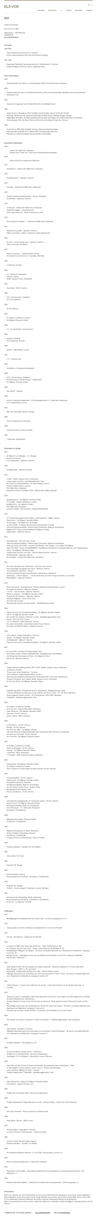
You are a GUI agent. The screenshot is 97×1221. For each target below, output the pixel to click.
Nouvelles (52, 10)
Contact (89, 10)
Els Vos (11, 6)
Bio (61, 10)
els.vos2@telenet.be (11, 37)
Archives (78, 10)
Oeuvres (40, 10)
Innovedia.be (65, 1213)
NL (89, 5)
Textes (69, 10)
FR (92, 5)
